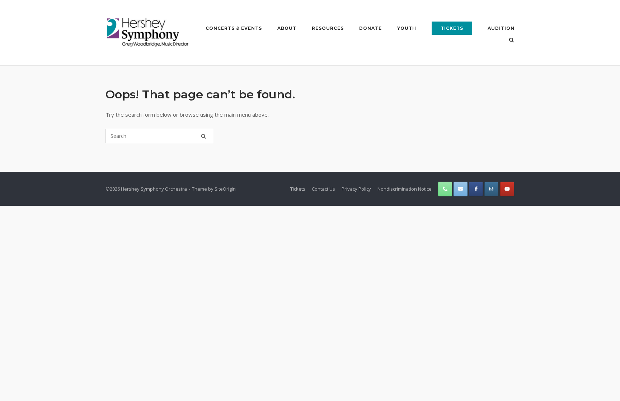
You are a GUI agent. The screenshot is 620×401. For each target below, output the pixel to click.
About (286, 28)
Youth (406, 28)
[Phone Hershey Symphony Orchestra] (445, 189)
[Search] (203, 136)
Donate (370, 28)
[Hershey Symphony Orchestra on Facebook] (476, 189)
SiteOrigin (225, 189)
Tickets (452, 28)
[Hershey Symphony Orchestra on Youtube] (507, 189)
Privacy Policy (356, 189)
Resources (328, 28)
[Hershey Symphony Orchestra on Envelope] (461, 189)
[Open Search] (511, 40)
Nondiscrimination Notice (404, 189)
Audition (501, 28)
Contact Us (323, 189)
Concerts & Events (234, 28)
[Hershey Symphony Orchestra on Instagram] (491, 189)
